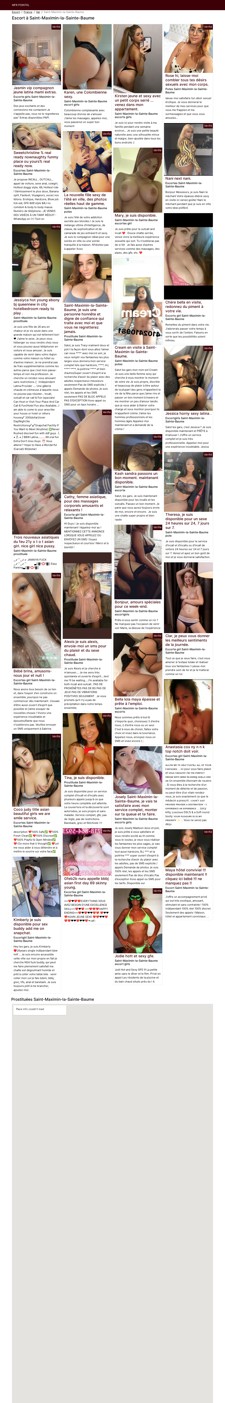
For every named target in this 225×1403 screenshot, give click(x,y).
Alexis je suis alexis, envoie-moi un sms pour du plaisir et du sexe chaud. (85, 648)
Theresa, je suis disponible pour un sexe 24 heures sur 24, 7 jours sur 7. (187, 521)
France (28, 12)
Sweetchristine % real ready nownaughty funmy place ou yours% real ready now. (36, 159)
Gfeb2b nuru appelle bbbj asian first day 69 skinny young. (86, 883)
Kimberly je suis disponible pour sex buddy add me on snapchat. (31, 926)
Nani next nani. (178, 178)
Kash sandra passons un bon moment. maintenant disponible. (136, 477)
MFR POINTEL (20, 5)
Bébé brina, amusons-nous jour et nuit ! (33, 673)
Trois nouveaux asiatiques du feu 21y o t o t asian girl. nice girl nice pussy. (36, 541)
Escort (16, 12)
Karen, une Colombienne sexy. (85, 94)
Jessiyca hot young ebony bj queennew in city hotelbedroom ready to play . (37, 306)
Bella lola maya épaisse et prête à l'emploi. (137, 701)
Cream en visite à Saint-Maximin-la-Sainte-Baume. (136, 351)
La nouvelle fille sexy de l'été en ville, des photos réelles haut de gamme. (85, 199)
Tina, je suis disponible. (84, 777)
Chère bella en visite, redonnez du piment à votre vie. (184, 306)
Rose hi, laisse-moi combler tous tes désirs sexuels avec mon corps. (187, 80)
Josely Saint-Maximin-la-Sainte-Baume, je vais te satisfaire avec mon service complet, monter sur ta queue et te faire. (137, 805)
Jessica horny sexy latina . (188, 413)
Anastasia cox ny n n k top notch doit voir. (185, 749)
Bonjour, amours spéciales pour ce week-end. (138, 604)
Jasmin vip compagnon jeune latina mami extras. (35, 90)
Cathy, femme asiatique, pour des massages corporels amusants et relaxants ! (85, 503)
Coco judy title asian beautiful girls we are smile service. (32, 813)
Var (38, 12)
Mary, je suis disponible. (136, 215)
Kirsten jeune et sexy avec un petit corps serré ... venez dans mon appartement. (138, 102)
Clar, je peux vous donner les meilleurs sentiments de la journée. (187, 640)
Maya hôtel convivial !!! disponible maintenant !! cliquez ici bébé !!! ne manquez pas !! (186, 876)
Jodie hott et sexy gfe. (134, 956)
